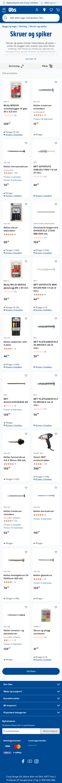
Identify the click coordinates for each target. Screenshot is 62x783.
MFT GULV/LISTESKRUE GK (16, 400)
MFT (35, 163)
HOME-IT (37, 627)
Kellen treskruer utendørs (13, 513)
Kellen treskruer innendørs (42, 107)
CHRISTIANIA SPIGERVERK (44, 224)
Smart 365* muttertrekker (41, 459)
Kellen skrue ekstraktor (10, 229)
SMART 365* (38, 453)
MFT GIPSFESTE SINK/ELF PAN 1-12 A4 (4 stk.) (45, 169)
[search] (5, 18)
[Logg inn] (37, 10)
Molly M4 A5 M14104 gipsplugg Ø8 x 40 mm (16, 286)
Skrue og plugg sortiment (41, 632)
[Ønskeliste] (51, 10)
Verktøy (23, 26)
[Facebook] (23, 761)
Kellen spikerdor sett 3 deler (15, 343)
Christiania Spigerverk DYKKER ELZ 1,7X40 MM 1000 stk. (45, 230)
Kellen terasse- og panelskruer (14, 632)
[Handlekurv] (58, 10)
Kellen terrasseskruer (16, 166)
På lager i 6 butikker (13, 367)
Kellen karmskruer (43, 511)
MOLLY (6, 102)
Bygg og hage (9, 26)
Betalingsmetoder (12, 740)
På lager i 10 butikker (14, 310)
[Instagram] (36, 761)
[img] (16, 115)
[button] (31, 671)
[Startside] (20, 10)
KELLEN (36, 102)
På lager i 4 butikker (13, 253)
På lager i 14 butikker (14, 135)
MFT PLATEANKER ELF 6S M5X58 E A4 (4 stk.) (45, 402)
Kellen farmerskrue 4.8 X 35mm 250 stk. (15, 459)
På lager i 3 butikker (43, 196)
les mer (29, 58)
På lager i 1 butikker (13, 196)
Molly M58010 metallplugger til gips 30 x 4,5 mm (15, 108)
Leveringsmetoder (37, 740)
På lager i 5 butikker (13, 425)
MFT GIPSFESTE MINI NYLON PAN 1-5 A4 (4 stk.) (45, 287)
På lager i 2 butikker (43, 367)
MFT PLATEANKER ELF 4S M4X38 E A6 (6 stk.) (45, 344)
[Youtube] (30, 761)
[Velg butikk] (44, 10)
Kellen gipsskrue (42, 575)
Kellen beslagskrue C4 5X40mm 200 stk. (16, 577)
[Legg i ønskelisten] (26, 82)
